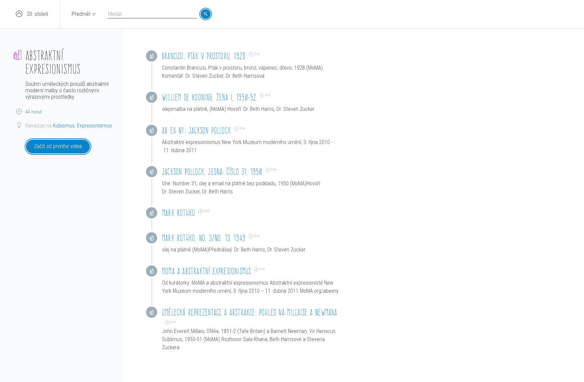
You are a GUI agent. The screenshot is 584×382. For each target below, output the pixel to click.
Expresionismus (94, 125)
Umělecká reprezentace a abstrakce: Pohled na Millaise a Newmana (249, 312)
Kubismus (64, 125)
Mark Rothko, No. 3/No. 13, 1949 (203, 237)
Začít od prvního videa (58, 146)
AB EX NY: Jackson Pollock (196, 130)
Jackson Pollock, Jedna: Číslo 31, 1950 (212, 171)
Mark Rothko (178, 212)
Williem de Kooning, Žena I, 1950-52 (209, 97)
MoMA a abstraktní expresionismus (206, 271)
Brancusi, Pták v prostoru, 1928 (203, 56)
